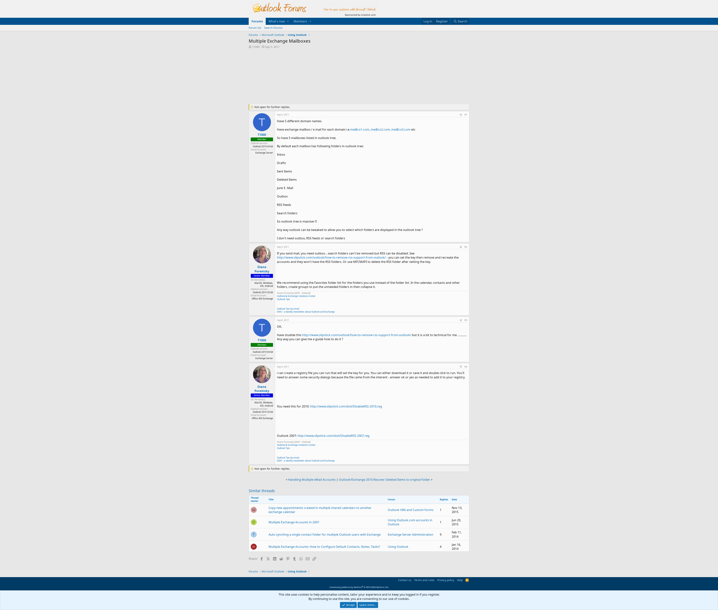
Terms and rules (424, 580)
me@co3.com (400, 129)
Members (300, 21)
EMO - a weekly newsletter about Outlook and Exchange (306, 311)
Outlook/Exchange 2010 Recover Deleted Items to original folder (384, 480)
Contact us (404, 580)
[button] (288, 21)
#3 (465, 320)
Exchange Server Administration (410, 534)
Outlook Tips (283, 299)
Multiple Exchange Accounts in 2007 (294, 522)
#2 (465, 246)
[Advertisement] (339, 76)
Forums (257, 21)
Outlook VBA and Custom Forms (410, 510)
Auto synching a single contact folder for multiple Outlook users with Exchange (325, 534)
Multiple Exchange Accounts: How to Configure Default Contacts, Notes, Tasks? (324, 547)
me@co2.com (380, 129)
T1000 (256, 47)
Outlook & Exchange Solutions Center (296, 296)
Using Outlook (398, 547)
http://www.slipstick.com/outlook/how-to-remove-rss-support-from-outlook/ (331, 257)
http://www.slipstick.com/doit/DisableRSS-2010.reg (346, 406)
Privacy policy (445, 580)
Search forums (273, 28)
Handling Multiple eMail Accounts (312, 480)
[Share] (460, 115)
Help (460, 580)
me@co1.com (359, 129)
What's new (277, 21)
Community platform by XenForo (359, 587)
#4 (465, 366)
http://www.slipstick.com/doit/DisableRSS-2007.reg (333, 436)
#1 (465, 114)
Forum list (255, 28)
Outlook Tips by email (288, 308)
